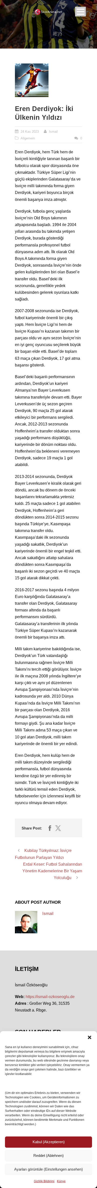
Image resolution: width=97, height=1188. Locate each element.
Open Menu (80, 11)
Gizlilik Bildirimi (44, 1181)
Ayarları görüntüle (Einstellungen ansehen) (48, 1169)
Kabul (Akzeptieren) (49, 1142)
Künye (61, 1181)
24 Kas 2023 (30, 131)
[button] (89, 1037)
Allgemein (28, 138)
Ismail (53, 131)
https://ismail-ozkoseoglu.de (50, 997)
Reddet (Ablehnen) (48, 1155)
